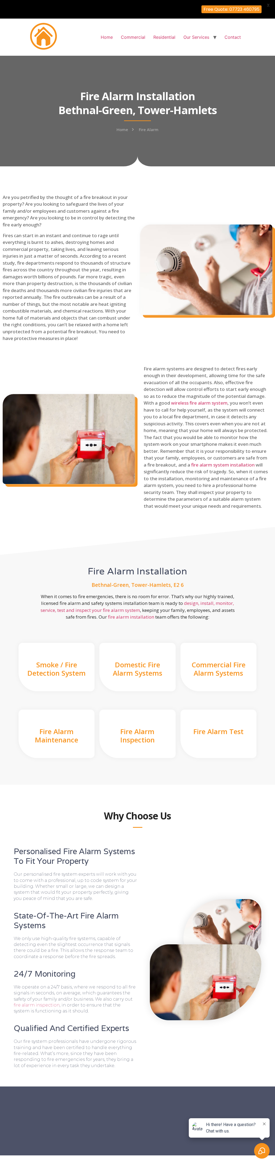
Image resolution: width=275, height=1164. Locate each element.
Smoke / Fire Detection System (56, 669)
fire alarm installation (131, 617)
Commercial (133, 37)
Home (107, 37)
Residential (164, 37)
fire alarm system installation (223, 465)
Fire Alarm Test (218, 731)
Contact (233, 37)
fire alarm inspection (37, 1005)
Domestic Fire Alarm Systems (137, 669)
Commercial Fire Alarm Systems (218, 669)
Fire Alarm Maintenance (56, 736)
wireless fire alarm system (199, 403)
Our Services (196, 37)
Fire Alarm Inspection (137, 736)
